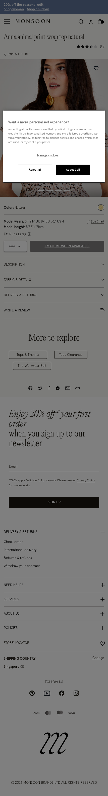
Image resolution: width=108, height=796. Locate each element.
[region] (54, 146)
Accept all (73, 169)
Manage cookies (48, 155)
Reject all (35, 169)
